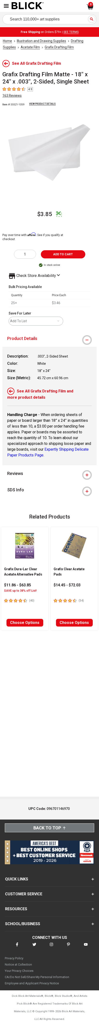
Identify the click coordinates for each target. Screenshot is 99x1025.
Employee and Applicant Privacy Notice (32, 983)
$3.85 (44, 214)
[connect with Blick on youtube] (86, 947)
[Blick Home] (28, 6)
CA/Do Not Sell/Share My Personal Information (37, 977)
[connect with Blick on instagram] (51, 947)
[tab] (49, 338)
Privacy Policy (14, 958)
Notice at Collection (18, 964)
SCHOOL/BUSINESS (22, 924)
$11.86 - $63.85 (17, 585)
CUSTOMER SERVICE (23, 894)
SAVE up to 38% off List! (20, 590)
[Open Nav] (6, 6)
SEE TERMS (71, 32)
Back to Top (47, 827)
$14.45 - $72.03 (67, 585)
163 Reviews (12, 95)
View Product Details (42, 103)
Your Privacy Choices (19, 971)
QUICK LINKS (16, 879)
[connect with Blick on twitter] (34, 947)
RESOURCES (16, 909)
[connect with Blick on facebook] (17, 947)
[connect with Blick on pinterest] (68, 947)
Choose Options (24, 622)
